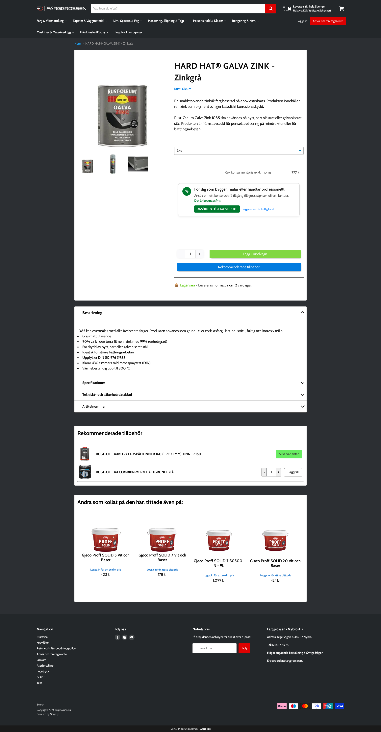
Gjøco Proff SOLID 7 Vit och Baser (162, 557)
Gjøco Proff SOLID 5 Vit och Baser (106, 557)
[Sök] (270, 8)
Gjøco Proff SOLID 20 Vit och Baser (275, 563)
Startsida (42, 637)
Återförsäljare (45, 665)
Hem (77, 43)
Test (39, 683)
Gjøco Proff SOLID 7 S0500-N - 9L (219, 563)
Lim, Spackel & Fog (126, 21)
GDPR (40, 677)
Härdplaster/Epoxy (93, 32)
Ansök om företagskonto (328, 21)
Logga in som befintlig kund (258, 209)
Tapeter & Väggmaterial (89, 21)
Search (40, 704)
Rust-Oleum (182, 89)
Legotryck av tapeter (128, 32)
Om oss (41, 660)
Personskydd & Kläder (208, 21)
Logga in (302, 21)
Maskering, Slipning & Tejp (166, 21)
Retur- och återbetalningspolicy (56, 648)
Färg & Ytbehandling (50, 21)
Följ (244, 648)
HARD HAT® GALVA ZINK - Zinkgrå (224, 72)
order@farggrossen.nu (289, 660)
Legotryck (43, 671)
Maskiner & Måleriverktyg (54, 32)
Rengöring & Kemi (244, 21)
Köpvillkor (43, 642)
